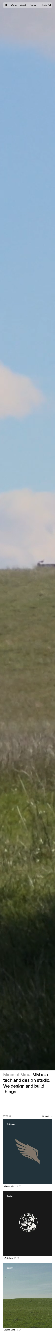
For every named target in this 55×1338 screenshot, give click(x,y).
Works (14, 5)
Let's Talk (46, 5)
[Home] (6, 5)
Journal (32, 5)
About (23, 5)
